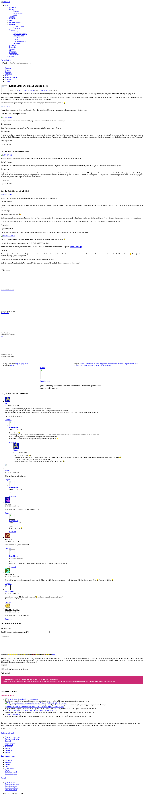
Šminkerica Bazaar (8, 756)
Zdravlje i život (14, 55)
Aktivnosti (16, 37)
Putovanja (16, 28)
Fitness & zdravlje (15, 22)
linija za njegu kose (21, 364)
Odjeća (7, 764)
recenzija (121, 364)
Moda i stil (12, 51)
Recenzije (12, 18)
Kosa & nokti (17, 13)
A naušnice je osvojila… (13, 714)
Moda (11, 20)
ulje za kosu (91, 365)
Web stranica (5, 636)
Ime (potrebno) (6, 628)
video (98, 365)
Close (42, 368)
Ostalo (11, 56)
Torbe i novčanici (11, 772)
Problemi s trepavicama (30, 699)
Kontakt (16, 39)
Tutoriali (12, 17)
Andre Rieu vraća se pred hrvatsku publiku (49, 707)
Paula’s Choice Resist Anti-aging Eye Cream (51, 703)
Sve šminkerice (18, 36)
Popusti (3, 778)
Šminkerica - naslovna (12, 737)
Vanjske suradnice (19, 41)
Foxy (7, 470)
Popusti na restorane (11, 788)
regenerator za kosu (131, 364)
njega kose (103, 364)
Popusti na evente (11, 790)
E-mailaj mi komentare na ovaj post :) (15, 669)
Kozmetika (8, 762)
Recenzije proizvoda (12, 739)
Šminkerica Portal (7, 733)
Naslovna (12, 7)
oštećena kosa (112, 364)
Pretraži (3, 60)
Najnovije (8, 760)
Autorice (16, 32)
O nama (12, 30)
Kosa (98, 364)
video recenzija (106, 365)
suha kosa (83, 365)
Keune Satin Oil (89, 364)
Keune (12, 365)
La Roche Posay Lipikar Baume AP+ (44, 710)
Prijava (8, 60)
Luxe (15, 15)
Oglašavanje (17, 43)
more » (54, 655)
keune (82, 364)
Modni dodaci (9, 768)
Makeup (16, 11)
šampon (76, 365)
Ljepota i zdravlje (11, 782)
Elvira (7, 403)
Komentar (4, 655)
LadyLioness (45, 90)
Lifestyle (12, 24)
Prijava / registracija (20, 34)
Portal (7, 5)
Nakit (7, 770)
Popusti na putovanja (12, 784)
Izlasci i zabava (18, 26)
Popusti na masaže (11, 786)
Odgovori (8, 420)
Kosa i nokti (13, 53)
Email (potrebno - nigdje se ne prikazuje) (14, 632)
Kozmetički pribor (11, 774)
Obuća (7, 766)
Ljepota (11, 9)
